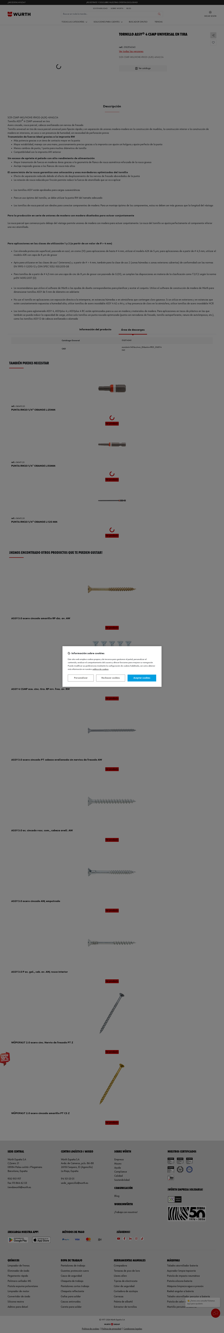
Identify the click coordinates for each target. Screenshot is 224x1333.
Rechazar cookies (110, 678)
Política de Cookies (100, 669)
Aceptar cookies (141, 678)
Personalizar (81, 678)
